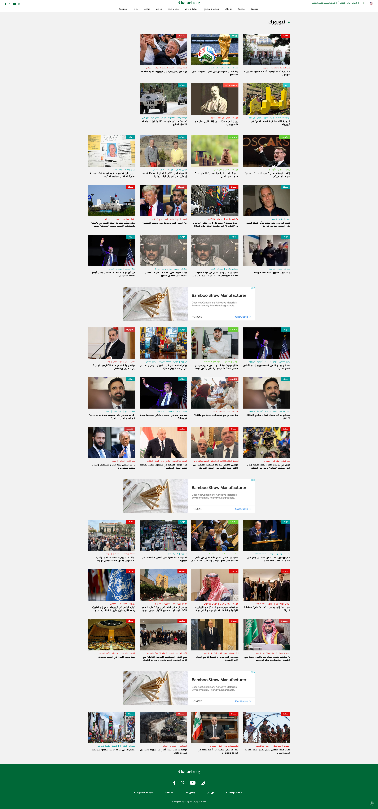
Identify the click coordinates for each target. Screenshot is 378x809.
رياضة (159, 9)
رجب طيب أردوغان (283, 553)
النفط (213, 269)
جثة (120, 169)
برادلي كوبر (165, 461)
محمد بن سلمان (284, 653)
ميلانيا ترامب (222, 553)
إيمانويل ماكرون (269, 653)
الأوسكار (272, 169)
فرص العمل (218, 169)
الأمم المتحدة (260, 553)
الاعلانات (169, 792)
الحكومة (287, 746)
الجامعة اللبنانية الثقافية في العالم (224, 461)
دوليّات (182, 85)
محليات (241, 9)
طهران (214, 411)
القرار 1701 (122, 603)
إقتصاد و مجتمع (211, 9)
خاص (135, 9)
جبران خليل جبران (255, 117)
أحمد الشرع (131, 461)
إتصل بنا (190, 792)
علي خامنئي (157, 219)
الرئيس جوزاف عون (201, 461)
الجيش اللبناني (153, 461)
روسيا (287, 169)
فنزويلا (157, 269)
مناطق (147, 9)
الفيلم (280, 169)
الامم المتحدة (173, 553)
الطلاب (227, 169)
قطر (220, 746)
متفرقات (284, 137)
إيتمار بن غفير (182, 67)
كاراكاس (211, 219)
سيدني (235, 361)
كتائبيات (123, 9)
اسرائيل (149, 67)
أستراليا (227, 361)
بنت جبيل (116, 553)
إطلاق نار (123, 746)
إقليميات (181, 35)
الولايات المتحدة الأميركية (164, 67)
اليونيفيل (145, 117)
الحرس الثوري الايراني (178, 219)
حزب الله (108, 219)
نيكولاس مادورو (232, 219)
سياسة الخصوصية (143, 792)
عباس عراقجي (130, 361)
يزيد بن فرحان (225, 603)
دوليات (228, 9)
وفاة (115, 169)
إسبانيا (211, 67)
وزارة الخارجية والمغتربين (280, 67)
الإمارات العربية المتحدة (213, 361)
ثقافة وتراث (191, 9)
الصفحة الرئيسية (235, 792)
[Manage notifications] (371, 803)
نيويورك (266, 67)
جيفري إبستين (181, 169)
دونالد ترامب (182, 117)
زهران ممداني (130, 269)
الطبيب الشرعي (159, 169)
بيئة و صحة (173, 9)
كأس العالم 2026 (223, 67)
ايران (166, 219)
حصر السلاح (285, 461)
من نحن (210, 792)
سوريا (265, 117)
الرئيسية (255, 9)
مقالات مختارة (231, 85)
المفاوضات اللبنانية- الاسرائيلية (163, 117)
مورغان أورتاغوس (128, 553)
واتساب (107, 361)
